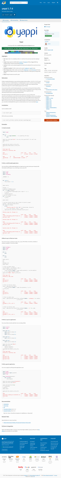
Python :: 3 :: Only (49, 98)
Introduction (6, 404)
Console (47, 82)
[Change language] (57, 2)
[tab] (6, 20)
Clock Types (6, 405)
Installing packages (23, 441)
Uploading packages (23, 443)
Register (53, 2)
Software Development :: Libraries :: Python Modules (51, 116)
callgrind (27, 68)
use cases (21, 63)
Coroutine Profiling (7, 409)
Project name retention (22, 447)
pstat (31, 68)
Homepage (48, 26)
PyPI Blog (31, 441)
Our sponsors (32, 449)
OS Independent (49, 93)
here (37, 102)
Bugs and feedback (43, 443)
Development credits (44, 450)
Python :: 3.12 (48, 103)
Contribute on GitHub (42, 445)
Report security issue (54, 443)
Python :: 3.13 (48, 105)
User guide (21, 444)
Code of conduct (54, 444)
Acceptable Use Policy (53, 448)
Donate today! (4, 449)
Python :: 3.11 (48, 102)
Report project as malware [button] (51, 120)
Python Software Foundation (7, 442)
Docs (45, 2)
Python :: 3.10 (48, 101)
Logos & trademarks (33, 447)
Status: (7, 447)
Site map (55, 475)
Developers (48, 86)
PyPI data (46, 31)
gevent (25, 62)
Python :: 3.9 (48, 99)
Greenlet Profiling (7, 411)
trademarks (26, 475)
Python (47, 97)
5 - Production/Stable (50, 79)
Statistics (31, 445)
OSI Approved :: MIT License (51, 89)
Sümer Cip (50, 50)
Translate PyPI (42, 447)
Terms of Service (54, 441)
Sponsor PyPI (42, 449)
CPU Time (34, 70)
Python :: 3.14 (48, 106)
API (4, 407)
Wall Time (26, 70)
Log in (48, 2)
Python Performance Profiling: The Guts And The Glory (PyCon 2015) (17, 422)
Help (41, 2)
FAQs (20, 449)
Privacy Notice (53, 446)
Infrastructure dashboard (32, 443)
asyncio (20, 62)
